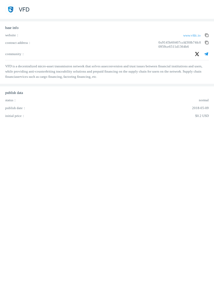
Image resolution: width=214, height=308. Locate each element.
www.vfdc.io (192, 35)
